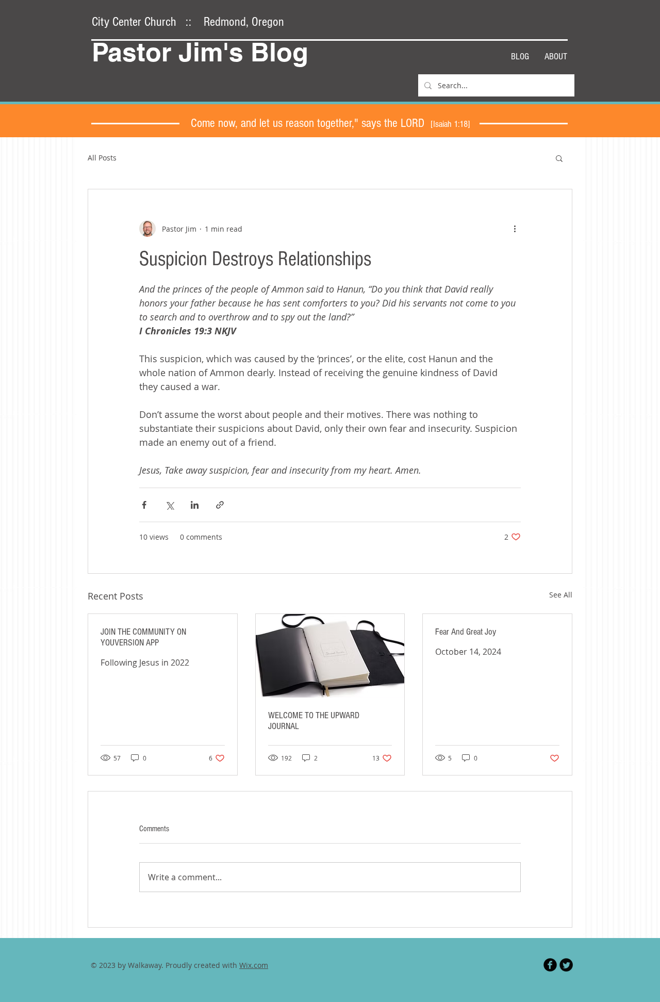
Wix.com (253, 965)
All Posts (102, 158)
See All (560, 595)
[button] (559, 158)
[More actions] (514, 228)
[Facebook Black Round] (550, 965)
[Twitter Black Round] (566, 965)
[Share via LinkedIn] (195, 505)
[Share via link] (220, 505)
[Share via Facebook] (144, 505)
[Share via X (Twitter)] (169, 505)
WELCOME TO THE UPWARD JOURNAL (313, 721)
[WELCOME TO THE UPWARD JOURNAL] (330, 656)
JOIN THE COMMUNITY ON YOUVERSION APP (143, 637)
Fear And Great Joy (465, 631)
